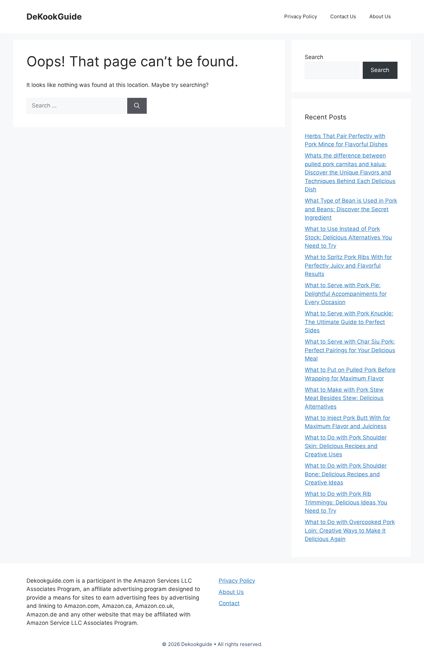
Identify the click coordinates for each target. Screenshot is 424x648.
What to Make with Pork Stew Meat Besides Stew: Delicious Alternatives (344, 398)
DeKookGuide (54, 17)
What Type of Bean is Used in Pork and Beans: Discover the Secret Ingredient (351, 209)
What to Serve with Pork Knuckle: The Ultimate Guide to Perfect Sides (349, 322)
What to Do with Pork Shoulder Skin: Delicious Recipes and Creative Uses (346, 446)
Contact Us (343, 16)
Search (314, 57)
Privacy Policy (300, 16)
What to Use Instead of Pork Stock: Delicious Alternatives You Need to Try (348, 237)
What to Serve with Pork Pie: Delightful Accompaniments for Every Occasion (346, 293)
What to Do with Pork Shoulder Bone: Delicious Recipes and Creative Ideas (346, 474)
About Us (380, 16)
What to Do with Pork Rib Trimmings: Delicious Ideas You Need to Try (346, 502)
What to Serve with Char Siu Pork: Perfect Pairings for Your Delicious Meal (350, 350)
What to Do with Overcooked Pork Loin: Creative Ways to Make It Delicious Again (350, 530)
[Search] (137, 106)
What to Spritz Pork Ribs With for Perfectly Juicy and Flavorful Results (348, 265)
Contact (229, 603)
